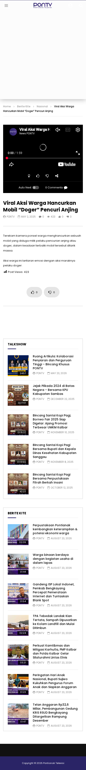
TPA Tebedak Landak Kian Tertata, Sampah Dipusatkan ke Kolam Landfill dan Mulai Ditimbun (55, 622)
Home (7, 106)
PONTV (11, 216)
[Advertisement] (43, 56)
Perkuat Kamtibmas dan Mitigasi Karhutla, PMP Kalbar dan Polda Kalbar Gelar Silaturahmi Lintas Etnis (55, 651)
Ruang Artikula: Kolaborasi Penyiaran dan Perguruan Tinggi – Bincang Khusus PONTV (53, 362)
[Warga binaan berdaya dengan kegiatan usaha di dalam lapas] (18, 564)
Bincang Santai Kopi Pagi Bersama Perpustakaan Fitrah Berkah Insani (51, 478)
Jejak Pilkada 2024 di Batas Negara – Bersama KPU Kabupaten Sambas (54, 390)
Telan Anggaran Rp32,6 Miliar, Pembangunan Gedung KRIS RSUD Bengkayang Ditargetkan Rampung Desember (55, 713)
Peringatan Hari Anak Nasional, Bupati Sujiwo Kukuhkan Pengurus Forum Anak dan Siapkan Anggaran (55, 681)
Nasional (42, 106)
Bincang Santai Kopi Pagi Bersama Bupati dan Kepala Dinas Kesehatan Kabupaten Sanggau (54, 451)
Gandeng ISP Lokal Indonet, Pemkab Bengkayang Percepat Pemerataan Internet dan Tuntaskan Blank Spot (53, 592)
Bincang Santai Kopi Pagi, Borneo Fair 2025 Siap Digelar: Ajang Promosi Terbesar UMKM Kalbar (52, 421)
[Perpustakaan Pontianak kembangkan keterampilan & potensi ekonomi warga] (18, 534)
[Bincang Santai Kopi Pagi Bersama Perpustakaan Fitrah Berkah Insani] (18, 483)
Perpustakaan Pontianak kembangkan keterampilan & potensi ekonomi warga (55, 529)
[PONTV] (43, 5)
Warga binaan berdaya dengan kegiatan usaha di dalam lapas (53, 559)
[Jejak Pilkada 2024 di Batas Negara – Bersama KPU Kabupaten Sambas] (18, 395)
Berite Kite (23, 106)
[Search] (81, 5)
